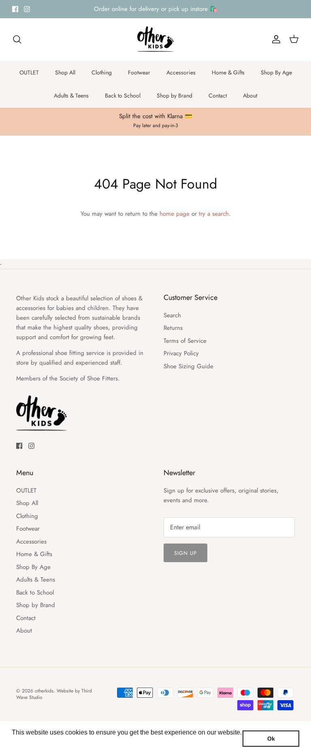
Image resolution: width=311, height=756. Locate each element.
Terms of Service (185, 340)
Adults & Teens (71, 95)
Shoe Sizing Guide (188, 366)
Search (172, 315)
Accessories (181, 72)
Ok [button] (271, 738)
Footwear (139, 72)
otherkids (44, 690)
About (250, 95)
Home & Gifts (228, 72)
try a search (214, 213)
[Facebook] (15, 9)
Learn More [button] (29, 743)
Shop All (65, 72)
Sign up (185, 553)
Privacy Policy (181, 353)
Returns (173, 327)
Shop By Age (276, 72)
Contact (218, 95)
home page (175, 213)
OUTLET (29, 72)
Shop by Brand (174, 95)
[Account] (274, 39)
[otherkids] (155, 39)
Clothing (102, 72)
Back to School (123, 95)
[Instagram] (27, 9)
